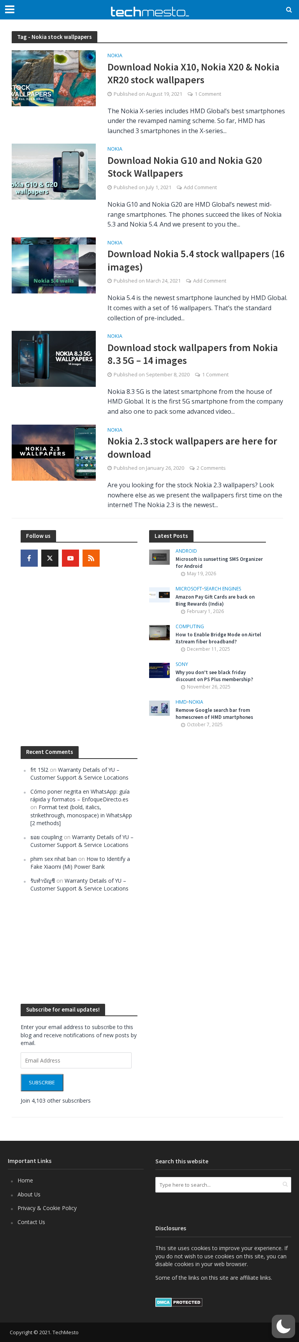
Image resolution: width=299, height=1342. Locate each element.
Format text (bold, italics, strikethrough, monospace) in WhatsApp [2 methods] (81, 815)
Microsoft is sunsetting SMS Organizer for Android (219, 562)
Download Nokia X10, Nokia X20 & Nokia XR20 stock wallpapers (193, 73)
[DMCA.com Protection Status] (178, 1301)
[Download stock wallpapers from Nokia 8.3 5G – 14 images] (54, 358)
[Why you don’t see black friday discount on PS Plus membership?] (159, 669)
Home (25, 1180)
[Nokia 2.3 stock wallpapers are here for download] (54, 452)
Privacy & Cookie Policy (47, 1208)
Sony (182, 664)
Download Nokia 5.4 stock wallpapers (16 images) (196, 260)
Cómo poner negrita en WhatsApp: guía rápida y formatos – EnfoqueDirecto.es (80, 795)
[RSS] (91, 558)
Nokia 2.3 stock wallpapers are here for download (192, 447)
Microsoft (189, 589)
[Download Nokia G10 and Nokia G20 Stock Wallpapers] (54, 171)
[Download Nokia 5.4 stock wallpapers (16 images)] (54, 264)
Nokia (114, 56)
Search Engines (222, 589)
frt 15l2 (39, 769)
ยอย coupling (46, 837)
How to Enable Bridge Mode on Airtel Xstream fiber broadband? (218, 638)
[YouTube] (70, 558)
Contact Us (31, 1222)
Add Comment (200, 187)
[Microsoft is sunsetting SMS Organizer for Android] (159, 556)
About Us (29, 1194)
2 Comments (211, 467)
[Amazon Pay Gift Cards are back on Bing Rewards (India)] (159, 594)
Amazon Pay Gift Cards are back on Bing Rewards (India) (215, 600)
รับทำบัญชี (42, 880)
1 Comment (208, 93)
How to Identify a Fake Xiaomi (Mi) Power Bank (80, 862)
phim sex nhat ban (53, 858)
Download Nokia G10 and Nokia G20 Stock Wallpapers (184, 167)
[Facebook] (29, 558)
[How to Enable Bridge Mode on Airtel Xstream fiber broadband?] (159, 632)
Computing (190, 627)
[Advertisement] (207, 866)
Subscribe (42, 1082)
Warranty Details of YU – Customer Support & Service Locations (79, 773)
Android (186, 551)
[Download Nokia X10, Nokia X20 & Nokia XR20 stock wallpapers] (54, 77)
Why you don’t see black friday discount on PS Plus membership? (214, 676)
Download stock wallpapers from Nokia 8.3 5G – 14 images (192, 354)
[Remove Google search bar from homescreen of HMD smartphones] (159, 707)
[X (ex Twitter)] (49, 558)
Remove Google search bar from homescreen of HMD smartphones (214, 713)
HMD (181, 702)
